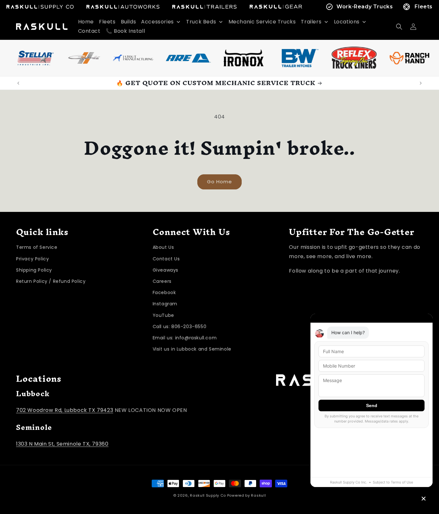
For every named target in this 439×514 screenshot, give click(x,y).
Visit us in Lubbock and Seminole (192, 349)
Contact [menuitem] (89, 31)
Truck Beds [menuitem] (201, 21)
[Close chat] (424, 499)
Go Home (219, 181)
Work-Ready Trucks (364, 7)
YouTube (163, 315)
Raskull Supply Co (208, 495)
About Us (163, 247)
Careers (162, 281)
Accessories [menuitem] (157, 21)
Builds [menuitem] (128, 21)
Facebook (164, 292)
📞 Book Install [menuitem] (125, 31)
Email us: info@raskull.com (185, 338)
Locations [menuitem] (347, 21)
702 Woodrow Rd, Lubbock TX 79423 (64, 410)
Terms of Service (37, 247)
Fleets (424, 7)
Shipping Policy (34, 270)
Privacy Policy (32, 259)
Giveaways (165, 270)
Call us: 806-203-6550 (180, 326)
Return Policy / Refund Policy (50, 281)
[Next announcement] (421, 83)
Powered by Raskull (246, 495)
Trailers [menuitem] (311, 21)
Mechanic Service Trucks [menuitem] (262, 21)
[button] (399, 27)
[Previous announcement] (18, 83)
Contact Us (166, 259)
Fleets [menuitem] (107, 21)
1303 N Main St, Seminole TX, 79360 (62, 444)
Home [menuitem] (86, 21)
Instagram (165, 304)
